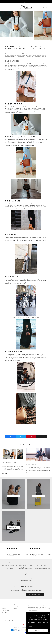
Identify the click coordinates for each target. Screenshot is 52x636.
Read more (4, 473)
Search (3, 602)
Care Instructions (6, 606)
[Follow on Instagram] (6, 621)
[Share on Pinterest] (31, 436)
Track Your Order (6, 610)
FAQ (3, 604)
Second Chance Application (19, 602)
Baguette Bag (28, 317)
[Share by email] (41, 436)
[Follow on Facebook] (2, 621)
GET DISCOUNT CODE (38, 630)
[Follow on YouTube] (15, 621)
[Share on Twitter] (21, 436)
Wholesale (15, 608)
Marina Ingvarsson (17, 317)
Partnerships (15, 606)
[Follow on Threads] (9, 621)
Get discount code (35, 594)
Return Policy (5, 612)
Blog (14, 604)
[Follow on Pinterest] (12, 621)
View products (13, 495)
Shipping (4, 608)
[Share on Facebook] (10, 436)
